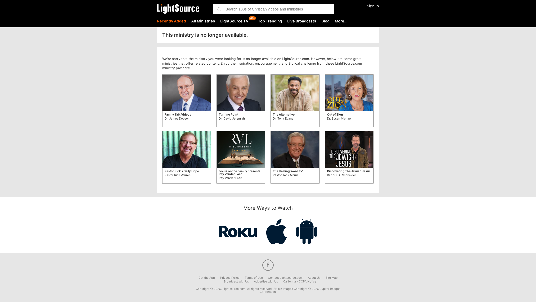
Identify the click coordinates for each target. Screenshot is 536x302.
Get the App (206, 277)
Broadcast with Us (236, 281)
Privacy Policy (230, 277)
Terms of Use (254, 277)
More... (341, 21)
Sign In (373, 6)
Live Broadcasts (301, 21)
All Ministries (203, 21)
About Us (314, 277)
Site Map (332, 277)
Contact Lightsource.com (285, 277)
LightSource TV (234, 21)
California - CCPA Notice (299, 281)
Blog (325, 21)
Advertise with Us (266, 281)
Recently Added (171, 21)
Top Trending (270, 21)
